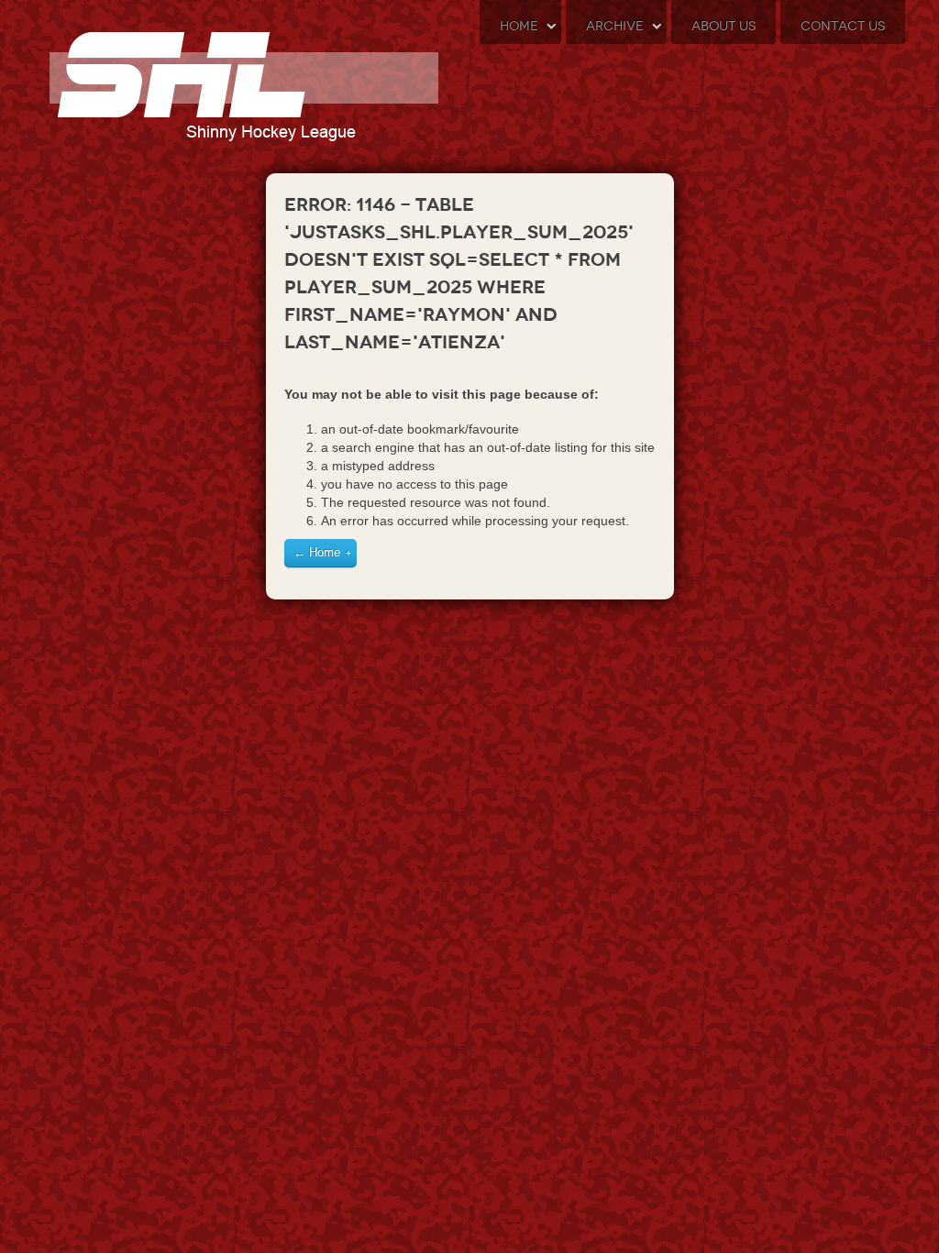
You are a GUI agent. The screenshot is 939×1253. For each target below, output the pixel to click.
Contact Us (843, 26)
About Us (723, 26)
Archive (615, 26)
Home (519, 26)
